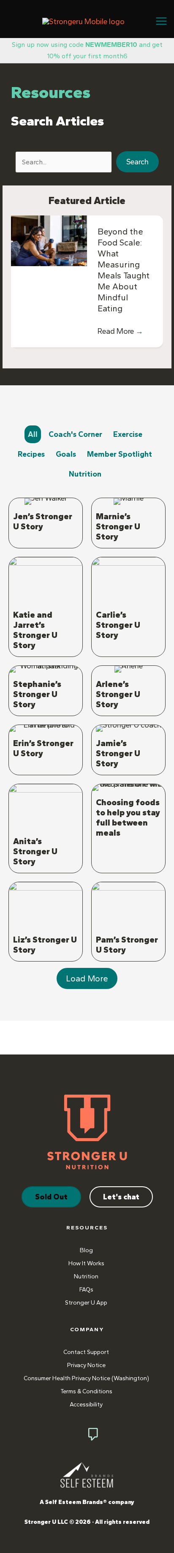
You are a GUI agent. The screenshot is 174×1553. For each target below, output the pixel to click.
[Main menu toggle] (161, 21)
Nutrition (85, 474)
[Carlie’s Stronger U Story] (128, 607)
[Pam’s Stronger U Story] (128, 921)
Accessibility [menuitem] (86, 1404)
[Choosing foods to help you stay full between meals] (128, 828)
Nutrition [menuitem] (86, 1276)
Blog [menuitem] (86, 1250)
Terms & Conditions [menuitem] (86, 1391)
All (33, 434)
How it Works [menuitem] (86, 1263)
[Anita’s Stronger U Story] (45, 828)
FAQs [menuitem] (86, 1289)
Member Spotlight (119, 454)
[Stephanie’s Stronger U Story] (45, 691)
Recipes (31, 454)
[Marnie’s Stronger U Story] (128, 523)
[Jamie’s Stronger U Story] (128, 750)
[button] (137, 161)
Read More (120, 331)
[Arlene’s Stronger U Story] (128, 691)
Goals (66, 454)
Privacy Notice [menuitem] (86, 1365)
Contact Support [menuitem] (86, 1352)
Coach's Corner (75, 434)
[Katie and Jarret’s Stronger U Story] (45, 607)
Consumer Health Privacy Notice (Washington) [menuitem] (86, 1378)
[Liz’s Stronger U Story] (45, 921)
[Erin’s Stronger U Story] (45, 750)
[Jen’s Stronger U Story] (45, 523)
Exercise (127, 434)
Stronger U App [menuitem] (86, 1302)
